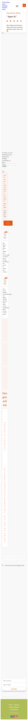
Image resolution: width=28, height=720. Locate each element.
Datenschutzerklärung (8, 696)
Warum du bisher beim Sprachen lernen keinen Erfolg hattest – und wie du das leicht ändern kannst (5, 500)
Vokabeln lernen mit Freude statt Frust (5, 431)
